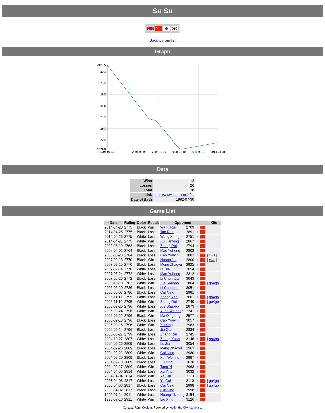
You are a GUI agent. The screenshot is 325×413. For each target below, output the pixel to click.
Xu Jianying (169, 241)
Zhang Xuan (170, 339)
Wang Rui (168, 227)
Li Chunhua (169, 278)
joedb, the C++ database (185, 407)
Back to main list (162, 40)
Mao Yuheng (170, 250)
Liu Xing (166, 399)
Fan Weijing (169, 357)
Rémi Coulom (143, 407)
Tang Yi (166, 367)
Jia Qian (166, 330)
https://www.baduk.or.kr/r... (174, 195)
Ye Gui (165, 376)
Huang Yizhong (172, 395)
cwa (212, 255)
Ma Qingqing (170, 316)
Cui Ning (167, 292)
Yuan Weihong (172, 311)
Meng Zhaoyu (171, 264)
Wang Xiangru (171, 236)
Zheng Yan (169, 297)
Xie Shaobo (169, 283)
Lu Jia (165, 269)
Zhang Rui (168, 246)
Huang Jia (168, 260)
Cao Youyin (169, 255)
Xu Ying (166, 325)
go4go (214, 283)
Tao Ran (167, 232)
